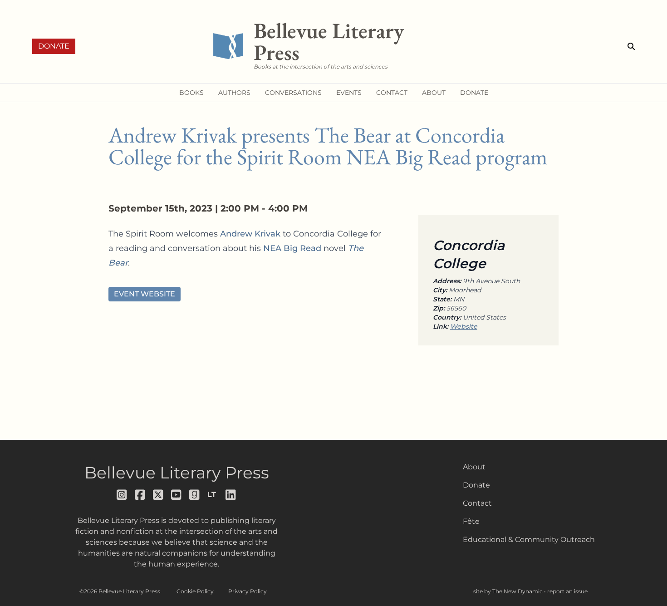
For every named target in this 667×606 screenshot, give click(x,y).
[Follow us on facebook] (140, 495)
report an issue (567, 591)
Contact (477, 503)
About (474, 467)
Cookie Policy (195, 591)
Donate (53, 46)
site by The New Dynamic (508, 591)
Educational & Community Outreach (529, 539)
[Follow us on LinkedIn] (231, 495)
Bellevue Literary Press (176, 473)
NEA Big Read (292, 248)
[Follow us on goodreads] (194, 495)
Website (463, 326)
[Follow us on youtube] (176, 495)
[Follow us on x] (158, 495)
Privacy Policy (247, 591)
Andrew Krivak (250, 234)
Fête (471, 521)
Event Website (144, 294)
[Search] (631, 46)
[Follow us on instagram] (122, 495)
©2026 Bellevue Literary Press (119, 591)
